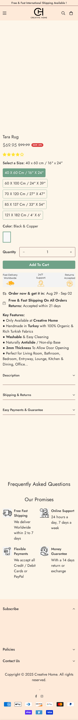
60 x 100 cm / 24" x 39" (25, 183)
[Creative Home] (39, 13)
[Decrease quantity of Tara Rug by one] (24, 252)
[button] (14, 154)
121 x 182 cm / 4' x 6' (23, 215)
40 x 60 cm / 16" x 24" (24, 172)
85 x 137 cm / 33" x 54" (25, 204)
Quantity (9, 252)
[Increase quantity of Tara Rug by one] (71, 252)
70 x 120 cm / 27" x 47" (25, 194)
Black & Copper (7, 237)
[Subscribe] (71, 637)
